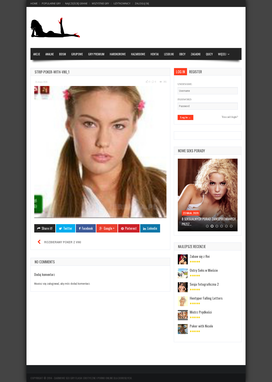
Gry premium (96, 54)
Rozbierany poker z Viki (62, 242)
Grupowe (77, 54)
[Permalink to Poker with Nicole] (183, 329)
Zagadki (196, 54)
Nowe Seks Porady (191, 150)
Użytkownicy (121, 3)
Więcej (222, 54)
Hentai (155, 54)
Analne (49, 54)
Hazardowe (138, 54)
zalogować (53, 283)
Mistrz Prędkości (201, 312)
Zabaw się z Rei (200, 256)
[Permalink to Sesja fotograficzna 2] (183, 287)
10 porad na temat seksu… (199, 219)
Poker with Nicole (201, 325)
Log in (180, 71)
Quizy (209, 54)
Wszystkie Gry (100, 3)
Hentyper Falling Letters (206, 298)
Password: (185, 99)
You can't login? (230, 116)
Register (195, 71)
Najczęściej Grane (76, 3)
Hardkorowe (118, 54)
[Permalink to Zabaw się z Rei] (183, 259)
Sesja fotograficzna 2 (204, 284)
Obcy (182, 54)
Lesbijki (169, 54)
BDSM (62, 54)
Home (33, 3)
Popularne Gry (51, 3)
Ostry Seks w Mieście (204, 270)
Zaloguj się (142, 3)
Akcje (36, 54)
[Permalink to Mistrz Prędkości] (183, 315)
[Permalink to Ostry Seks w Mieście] (183, 273)
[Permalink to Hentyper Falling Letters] (183, 301)
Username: (185, 84)
